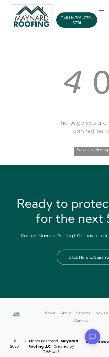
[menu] (101, 10)
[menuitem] (50, 313)
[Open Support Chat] (92, 336)
